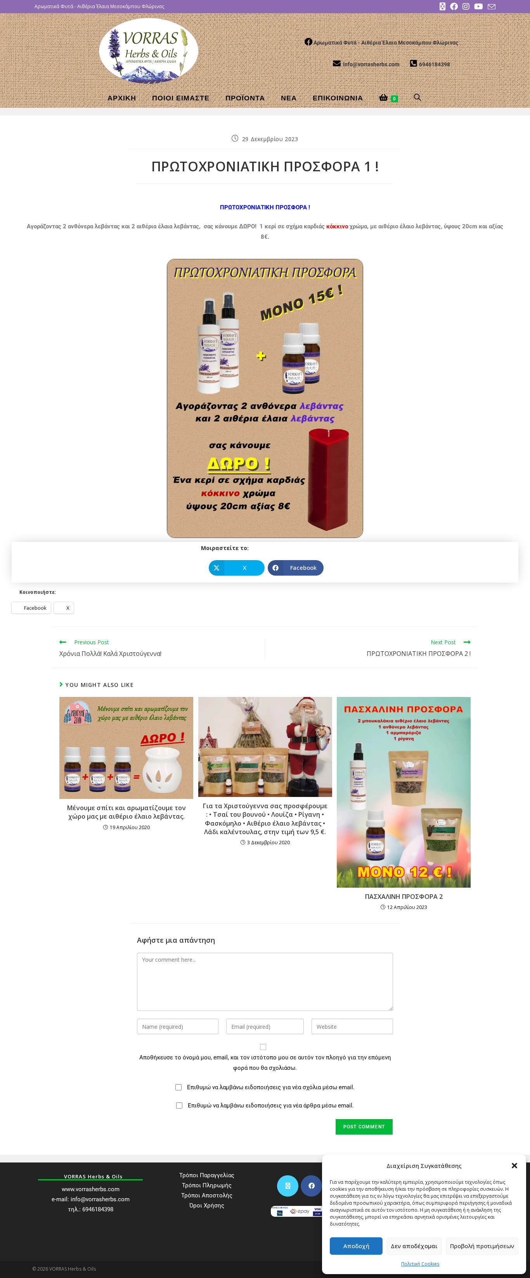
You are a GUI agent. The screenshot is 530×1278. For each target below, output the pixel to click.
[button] (514, 1165)
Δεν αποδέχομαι (414, 1246)
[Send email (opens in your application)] (490, 7)
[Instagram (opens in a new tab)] (466, 6)
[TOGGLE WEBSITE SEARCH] (418, 98)
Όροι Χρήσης (206, 1205)
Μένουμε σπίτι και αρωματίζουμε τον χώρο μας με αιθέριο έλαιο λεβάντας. (126, 812)
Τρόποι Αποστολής (206, 1195)
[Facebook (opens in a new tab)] (454, 6)
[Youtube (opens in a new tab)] (478, 6)
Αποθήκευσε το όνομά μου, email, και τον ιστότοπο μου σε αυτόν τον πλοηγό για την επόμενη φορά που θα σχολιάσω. (265, 1062)
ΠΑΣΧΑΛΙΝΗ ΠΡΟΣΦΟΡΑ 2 (404, 896)
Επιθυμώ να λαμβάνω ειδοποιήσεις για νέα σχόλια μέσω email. (271, 1087)
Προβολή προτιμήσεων (482, 1246)
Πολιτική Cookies (420, 1264)
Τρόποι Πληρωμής (207, 1185)
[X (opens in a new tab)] (442, 6)
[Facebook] (311, 1186)
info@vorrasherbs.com (100, 1199)
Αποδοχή (356, 1246)
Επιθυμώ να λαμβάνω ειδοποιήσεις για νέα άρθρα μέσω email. (271, 1105)
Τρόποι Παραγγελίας (206, 1175)
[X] (287, 1186)
